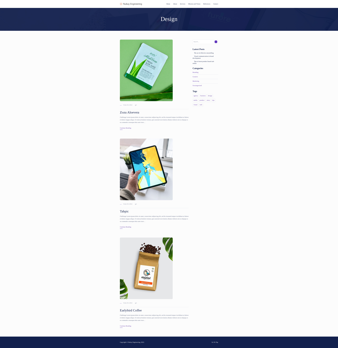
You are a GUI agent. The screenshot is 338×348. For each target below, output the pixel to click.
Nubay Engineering (134, 342)
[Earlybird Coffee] (146, 268)
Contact (215, 4)
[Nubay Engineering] (131, 4)
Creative (195, 77)
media (195, 100)
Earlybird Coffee (131, 310)
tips (213, 100)
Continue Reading (125, 128)
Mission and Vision (194, 4)
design (210, 96)
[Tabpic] (146, 169)
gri (136, 105)
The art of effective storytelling (204, 53)
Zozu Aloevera (129, 112)
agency (196, 96)
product (202, 100)
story (208, 100)
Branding (195, 72)
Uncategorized (197, 85)
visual (195, 105)
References (206, 4)
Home (168, 4)
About (175, 4)
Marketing (196, 81)
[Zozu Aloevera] (146, 70)
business (203, 96)
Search (216, 41)
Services (182, 4)
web (201, 105)
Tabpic (124, 211)
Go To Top (215, 342)
